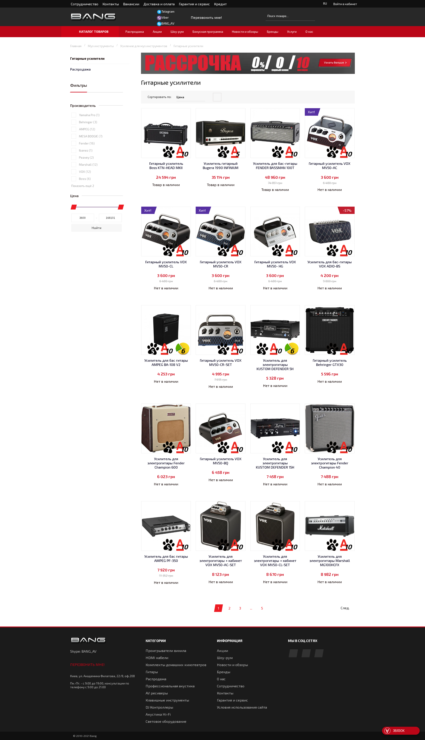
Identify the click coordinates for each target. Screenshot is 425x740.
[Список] (351, 97)
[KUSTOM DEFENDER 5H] (275, 330)
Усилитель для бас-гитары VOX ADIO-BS (329, 264)
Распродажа (80, 69)
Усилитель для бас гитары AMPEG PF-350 (166, 558)
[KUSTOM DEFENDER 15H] (275, 428)
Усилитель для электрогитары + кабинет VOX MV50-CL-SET (275, 560)
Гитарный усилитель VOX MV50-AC (329, 165)
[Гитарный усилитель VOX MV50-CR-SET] (220, 330)
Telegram (167, 11)
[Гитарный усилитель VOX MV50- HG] (275, 231)
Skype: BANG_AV (83, 651)
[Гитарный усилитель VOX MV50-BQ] (220, 428)
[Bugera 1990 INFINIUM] (220, 133)
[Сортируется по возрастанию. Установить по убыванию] (217, 97)
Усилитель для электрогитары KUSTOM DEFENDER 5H (275, 364)
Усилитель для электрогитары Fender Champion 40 (329, 463)
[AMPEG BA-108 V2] (166, 330)
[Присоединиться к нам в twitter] (319, 653)
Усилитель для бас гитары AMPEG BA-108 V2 (166, 362)
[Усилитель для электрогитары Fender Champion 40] (330, 428)
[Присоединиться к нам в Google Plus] (306, 653)
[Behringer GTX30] (330, 330)
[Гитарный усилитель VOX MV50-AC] (330, 133)
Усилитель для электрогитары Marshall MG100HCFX (329, 560)
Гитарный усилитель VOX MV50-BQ (220, 461)
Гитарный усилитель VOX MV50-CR (220, 264)
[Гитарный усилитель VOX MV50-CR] (220, 231)
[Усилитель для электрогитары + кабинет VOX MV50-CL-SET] (275, 526)
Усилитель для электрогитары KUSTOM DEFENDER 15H (275, 463)
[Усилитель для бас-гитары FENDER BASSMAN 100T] (275, 133)
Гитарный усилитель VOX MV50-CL (166, 264)
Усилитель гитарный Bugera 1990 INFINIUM (220, 165)
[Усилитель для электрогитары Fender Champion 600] (166, 428)
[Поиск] (309, 16)
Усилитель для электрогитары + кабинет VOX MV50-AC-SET (220, 560)
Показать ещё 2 (82, 186)
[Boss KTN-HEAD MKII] (166, 133)
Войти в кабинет (345, 4)
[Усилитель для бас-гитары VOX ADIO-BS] (330, 231)
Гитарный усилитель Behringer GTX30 (330, 362)
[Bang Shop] (103, 17)
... (251, 608)
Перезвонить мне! (87, 664)
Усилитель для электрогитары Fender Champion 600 (166, 463)
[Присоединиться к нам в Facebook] (293, 653)
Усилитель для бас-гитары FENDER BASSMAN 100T (275, 165)
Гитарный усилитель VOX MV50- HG (275, 264)
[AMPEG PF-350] (166, 526)
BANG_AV (167, 23)
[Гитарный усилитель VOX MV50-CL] (166, 231)
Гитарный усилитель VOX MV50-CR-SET (220, 362)
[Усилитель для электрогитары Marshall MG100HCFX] (330, 526)
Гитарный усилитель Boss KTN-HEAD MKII (166, 165)
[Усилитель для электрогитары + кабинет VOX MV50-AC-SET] (220, 526)
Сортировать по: (159, 97)
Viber (165, 17)
